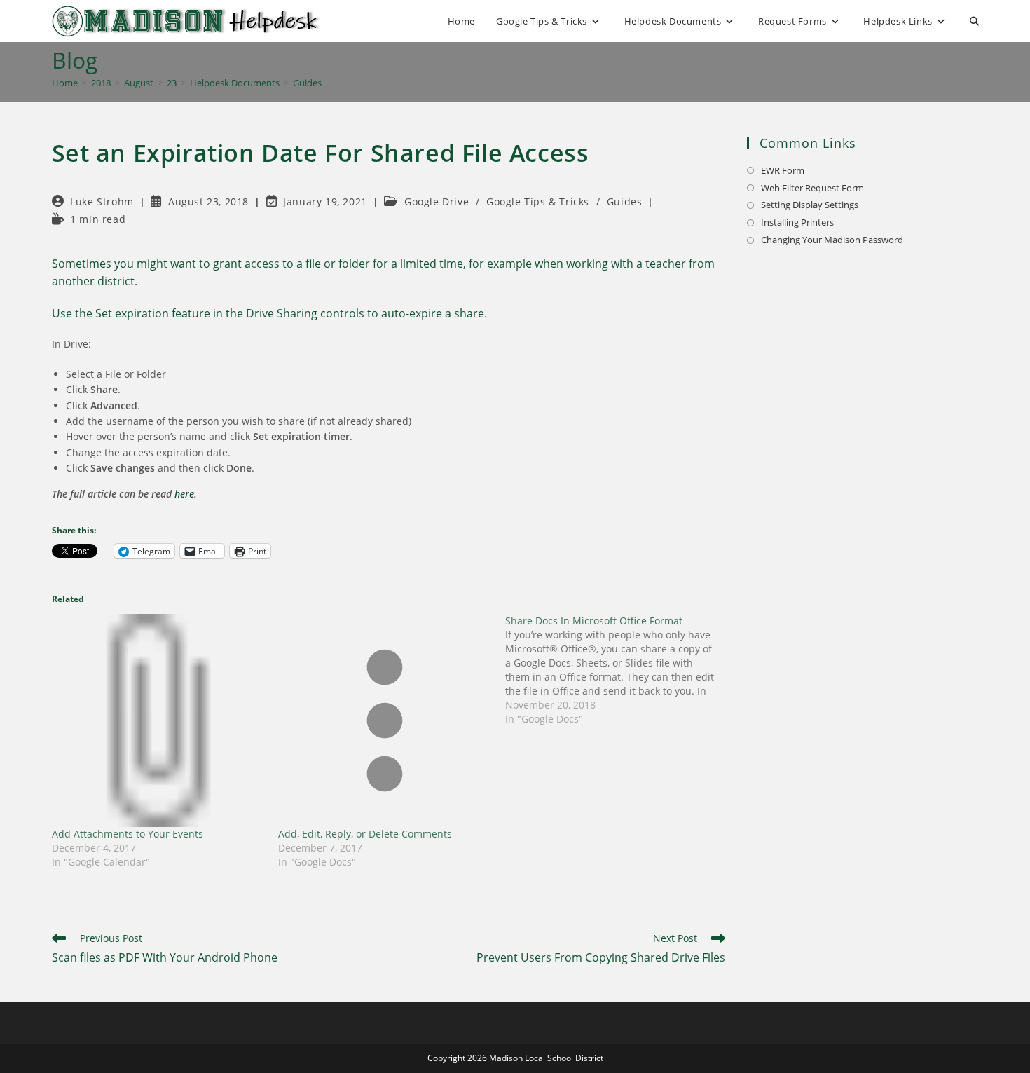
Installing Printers (797, 222)
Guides (307, 82)
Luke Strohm (102, 201)
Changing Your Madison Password (832, 239)
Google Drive (436, 201)
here (184, 493)
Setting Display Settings (809, 204)
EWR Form (782, 170)
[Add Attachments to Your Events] (158, 720)
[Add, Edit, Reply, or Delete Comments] (384, 720)
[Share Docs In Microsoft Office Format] (618, 670)
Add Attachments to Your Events (127, 833)
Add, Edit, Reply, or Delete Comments (365, 833)
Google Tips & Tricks (537, 201)
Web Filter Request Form (812, 188)
